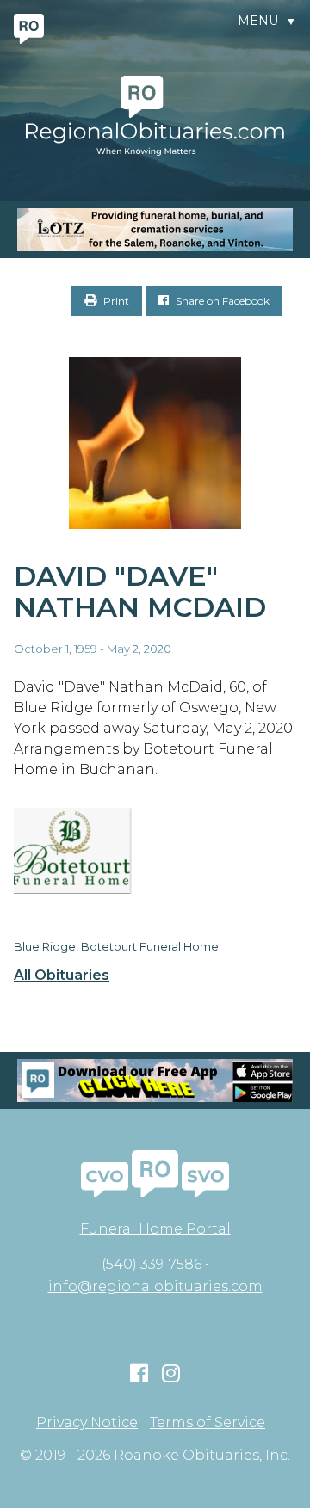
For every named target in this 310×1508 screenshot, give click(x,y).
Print (115, 300)
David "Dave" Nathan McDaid (140, 592)
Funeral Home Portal (155, 1229)
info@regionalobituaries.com (155, 1286)
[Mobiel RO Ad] (155, 1080)
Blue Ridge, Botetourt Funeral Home (116, 946)
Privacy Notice (87, 1423)
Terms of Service (207, 1423)
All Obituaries (61, 975)
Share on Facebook (221, 300)
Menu (267, 21)
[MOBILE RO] (155, 229)
